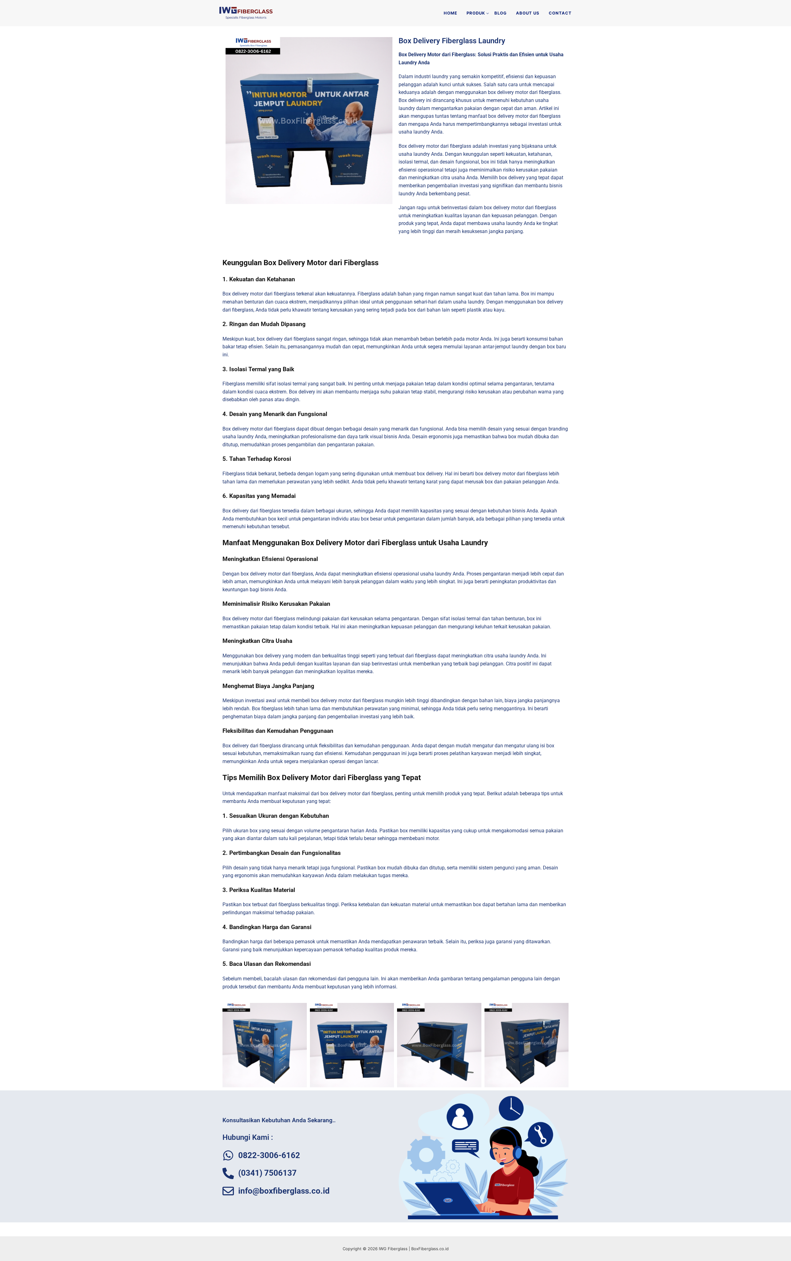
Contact (560, 13)
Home (450, 13)
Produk (476, 13)
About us (527, 13)
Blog (500, 13)
